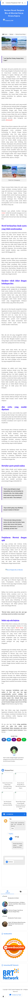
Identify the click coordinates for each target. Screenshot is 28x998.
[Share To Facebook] (4, 739)
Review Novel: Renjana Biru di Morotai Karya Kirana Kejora (21, 785)
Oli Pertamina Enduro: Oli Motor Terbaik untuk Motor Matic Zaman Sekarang (17, 904)
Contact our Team (15, 995)
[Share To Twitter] (9, 739)
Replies (11, 833)
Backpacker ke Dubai (13, 898)
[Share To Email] (14, 739)
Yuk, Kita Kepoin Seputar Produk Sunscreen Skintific (7, 803)
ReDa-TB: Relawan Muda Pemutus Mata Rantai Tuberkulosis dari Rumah (16, 924)
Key (11, 819)
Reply (12, 828)
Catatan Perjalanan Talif (16, 989)
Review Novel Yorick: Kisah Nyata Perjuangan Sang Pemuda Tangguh (7, 785)
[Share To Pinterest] (19, 739)
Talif (14, 755)
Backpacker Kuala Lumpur (14, 918)
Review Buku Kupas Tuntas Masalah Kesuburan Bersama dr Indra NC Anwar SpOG (21, 805)
